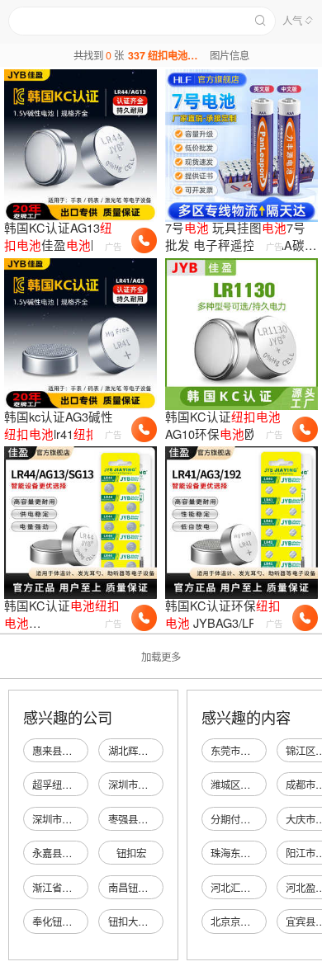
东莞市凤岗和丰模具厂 (260, 750)
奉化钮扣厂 (57, 921)
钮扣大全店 (133, 921)
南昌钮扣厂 (133, 887)
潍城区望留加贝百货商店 (265, 784)
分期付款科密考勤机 (255, 819)
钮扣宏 (131, 853)
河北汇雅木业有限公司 (260, 887)
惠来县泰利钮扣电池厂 (81, 750)
